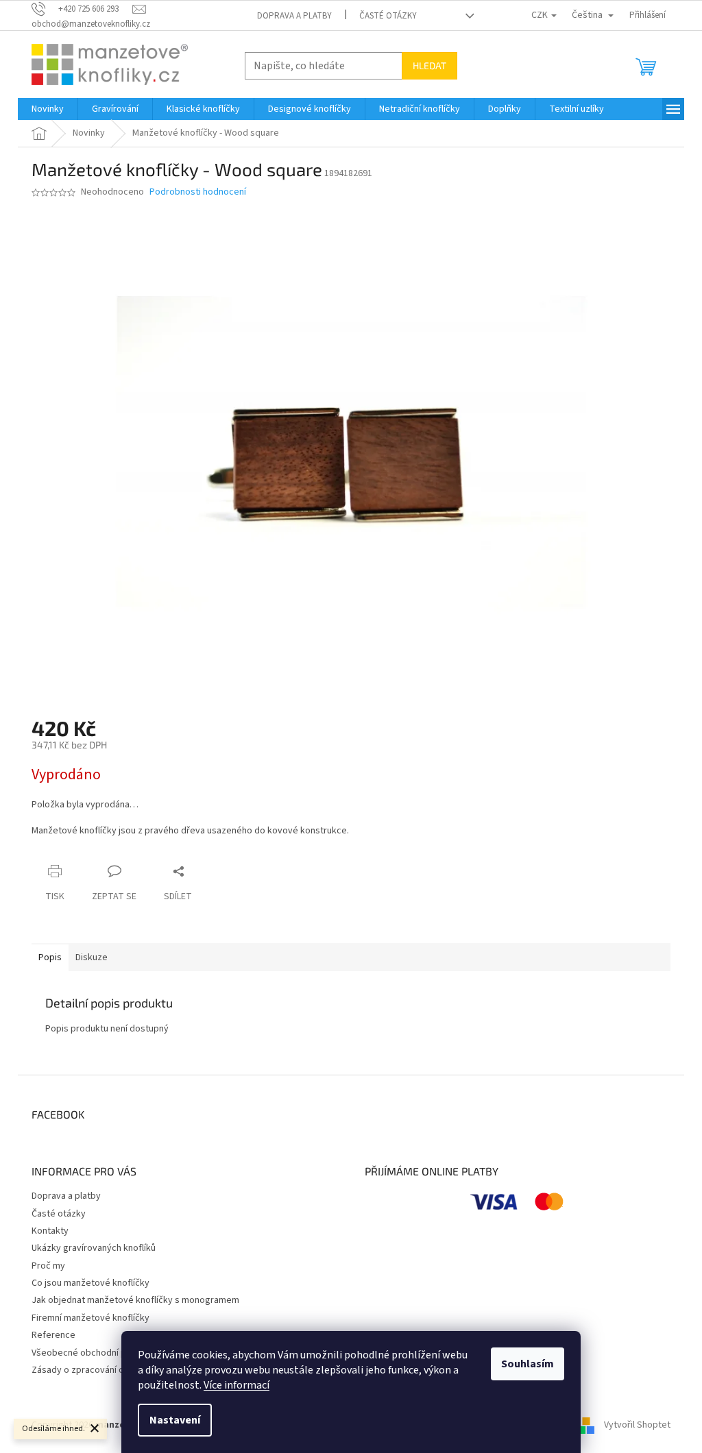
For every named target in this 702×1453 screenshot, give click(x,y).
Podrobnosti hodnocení (197, 192)
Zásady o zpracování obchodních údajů (111, 1370)
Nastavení (174, 1420)
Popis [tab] (50, 957)
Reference (53, 1335)
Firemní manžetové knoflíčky (90, 1318)
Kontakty (50, 1231)
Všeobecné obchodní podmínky (96, 1353)
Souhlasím (527, 1363)
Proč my (48, 1266)
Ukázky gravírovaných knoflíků (94, 1248)
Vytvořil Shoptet (637, 1425)
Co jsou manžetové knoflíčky (90, 1283)
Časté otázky (388, 16)
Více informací (236, 1385)
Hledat (429, 65)
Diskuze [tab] (91, 957)
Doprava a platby (294, 16)
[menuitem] (47, 109)
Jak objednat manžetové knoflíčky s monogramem (135, 1300)
